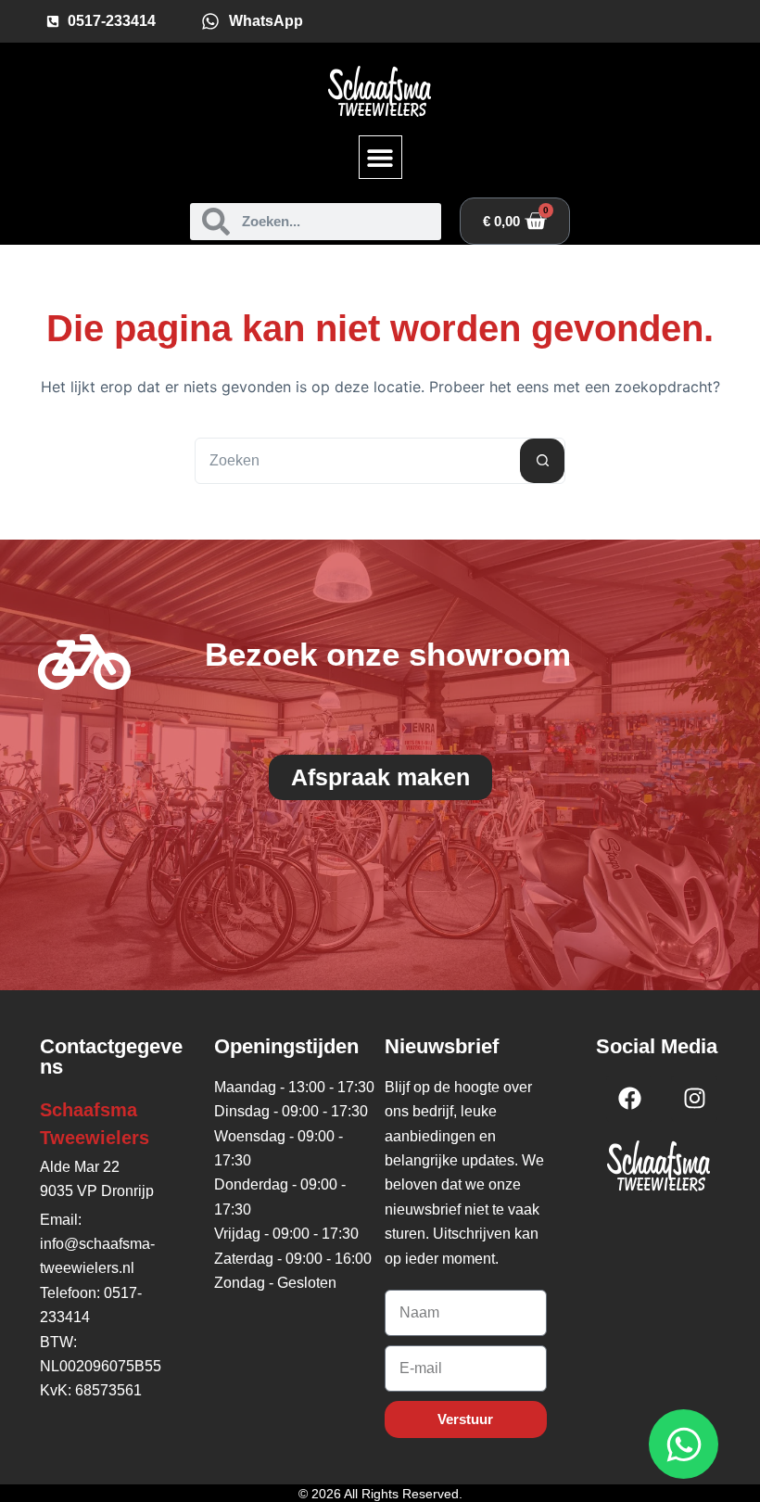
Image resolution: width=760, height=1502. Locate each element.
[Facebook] (629, 1099)
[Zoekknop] (542, 461)
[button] (380, 157)
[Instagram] (694, 1099)
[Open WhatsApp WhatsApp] (683, 1444)
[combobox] (358, 461)
